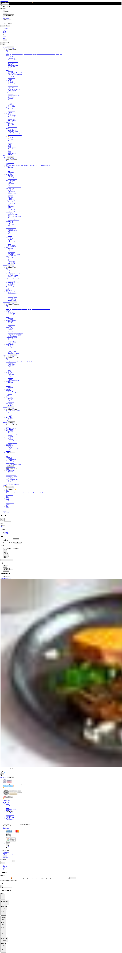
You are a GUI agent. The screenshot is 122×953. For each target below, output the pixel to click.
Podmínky (5, 853)
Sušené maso (10, 195)
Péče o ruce (10, 441)
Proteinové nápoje (11, 73)
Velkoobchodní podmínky (8, 854)
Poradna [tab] (4, 869)
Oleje (9, 223)
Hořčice (9, 250)
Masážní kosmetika (12, 115)
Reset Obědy (16, 539)
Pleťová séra (10, 432)
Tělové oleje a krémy (12, 443)
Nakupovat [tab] (5, 866)
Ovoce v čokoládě (11, 199)
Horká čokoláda (11, 261)
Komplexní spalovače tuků (13, 353)
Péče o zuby (10, 121)
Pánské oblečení (11, 111)
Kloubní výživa (11, 97)
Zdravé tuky (10, 99)
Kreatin (9, 84)
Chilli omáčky (11, 253)
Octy (9, 226)
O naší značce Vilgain (10, 817)
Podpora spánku (11, 106)
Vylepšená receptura (10, 52)
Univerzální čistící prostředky (14, 461)
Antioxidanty (10, 102)
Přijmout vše (13, 880)
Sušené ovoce (11, 183)
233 (3, 774)
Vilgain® (5, 47)
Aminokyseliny (11, 87)
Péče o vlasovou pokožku (13, 449)
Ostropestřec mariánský (13, 392)
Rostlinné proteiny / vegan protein (15, 74)
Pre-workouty (11, 322)
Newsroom (8, 820)
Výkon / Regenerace (12, 153)
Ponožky (10, 415)
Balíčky (4, 511)
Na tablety (10, 478)
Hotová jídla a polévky (12, 230)
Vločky (9, 168)
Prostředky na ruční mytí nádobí (14, 464)
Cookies (5, 855)
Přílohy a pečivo (11, 66)
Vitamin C (10, 367)
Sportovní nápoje (11, 83)
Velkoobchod (8, 816)
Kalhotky (10, 416)
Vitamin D (10, 368)
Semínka (10, 184)
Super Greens (11, 374)
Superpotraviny (11, 96)
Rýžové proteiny (11, 281)
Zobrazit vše (10, 56)
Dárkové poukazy (9, 811)
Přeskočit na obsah (4, 1)
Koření (9, 208)
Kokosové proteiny (12, 300)
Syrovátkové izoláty (12, 276)
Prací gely (10, 458)
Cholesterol (10, 148)
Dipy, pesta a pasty (12, 255)
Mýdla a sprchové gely (12, 440)
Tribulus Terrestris (11, 325)
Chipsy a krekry (11, 191)
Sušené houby (11, 185)
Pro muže (10, 104)
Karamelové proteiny (12, 295)
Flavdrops (10, 207)
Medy (9, 205)
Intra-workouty (11, 323)
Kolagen (10, 79)
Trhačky (9, 481)
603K (8, 843)
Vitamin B (10, 366)
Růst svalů (10, 143)
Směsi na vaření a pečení (13, 214)
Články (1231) (6, 803)
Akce (7, 50)
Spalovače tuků (11, 91)
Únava (9, 151)
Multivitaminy (11, 365)
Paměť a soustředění (12, 147)
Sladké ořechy (11, 196)
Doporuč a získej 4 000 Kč (11, 809)
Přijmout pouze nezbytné (5, 880)
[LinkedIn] (6, 848)
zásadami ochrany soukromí (21, 825)
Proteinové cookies (12, 342)
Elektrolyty (10, 82)
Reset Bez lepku (18, 542)
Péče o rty (10, 435)
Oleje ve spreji (11, 224)
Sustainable (14, 54)
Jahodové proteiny (12, 298)
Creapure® (10, 319)
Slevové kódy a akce (10, 812)
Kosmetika (8, 113)
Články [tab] (4, 867)
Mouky (9, 215)
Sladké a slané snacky (12, 60)
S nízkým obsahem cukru (50, 54)
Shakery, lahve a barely (12, 130)
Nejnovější (6, 532)
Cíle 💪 (7, 136)
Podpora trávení (11, 105)
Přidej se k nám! (6, 512)
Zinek (9, 370)
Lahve (9, 473)
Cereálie (9, 57)
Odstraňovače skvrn (12, 459)
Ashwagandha (11, 384)
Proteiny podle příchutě (10, 291)
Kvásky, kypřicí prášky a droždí (14, 216)
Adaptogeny (10, 98)
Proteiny (7, 70)
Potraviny (7, 55)
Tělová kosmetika (11, 117)
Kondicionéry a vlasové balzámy (14, 448)
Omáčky (10, 67)
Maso (9, 231)
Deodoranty (10, 439)
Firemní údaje (6, 852)
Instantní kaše (11, 172)
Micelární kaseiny (11, 284)
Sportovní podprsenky (12, 412)
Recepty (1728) (6, 802)
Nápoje (9, 68)
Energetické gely (11, 346)
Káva (9, 258)
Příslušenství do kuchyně (13, 131)
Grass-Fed (18, 54)
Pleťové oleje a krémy (12, 433)
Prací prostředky (11, 124)
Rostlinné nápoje (11, 263)
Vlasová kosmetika (12, 120)
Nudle (9, 244)
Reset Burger (16, 548)
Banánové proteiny (12, 299)
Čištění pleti (10, 436)
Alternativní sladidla (12, 206)
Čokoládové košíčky (12, 193)
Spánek (9, 146)
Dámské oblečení (11, 110)
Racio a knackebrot (12, 246)
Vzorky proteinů (9, 290)
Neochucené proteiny (12, 293)
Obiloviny (10, 242)
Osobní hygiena (11, 119)
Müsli (9, 171)
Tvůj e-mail (5, 824)
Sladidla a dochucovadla (13, 62)
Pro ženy (10, 103)
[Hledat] (2, 8)
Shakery (9, 472)
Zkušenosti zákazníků (10, 819)
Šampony (10, 447)
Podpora (7, 804)
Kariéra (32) (8, 805)
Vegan (22, 54)
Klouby (9, 142)
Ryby (9, 232)
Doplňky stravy (9, 92)
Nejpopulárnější (6, 533)
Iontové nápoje (11, 314)
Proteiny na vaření (11, 78)
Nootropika (10, 100)
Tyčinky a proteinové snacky (14, 89)
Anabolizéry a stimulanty (13, 86)
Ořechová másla (11, 58)
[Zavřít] (2, 886)
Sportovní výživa (9, 80)
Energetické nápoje (12, 315)
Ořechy (9, 182)
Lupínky (10, 173)
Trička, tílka (10, 418)
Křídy (9, 483)
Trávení (9, 145)
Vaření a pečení (11, 63)
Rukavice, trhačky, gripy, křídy (14, 133)
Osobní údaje (5, 857)
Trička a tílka (10, 414)
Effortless (57, 54)
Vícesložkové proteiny (12, 76)
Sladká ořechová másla (12, 179)
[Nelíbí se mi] (3, 772)
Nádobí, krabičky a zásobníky (14, 132)
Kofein (9, 326)
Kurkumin (10, 394)
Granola (9, 169)
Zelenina (10, 236)
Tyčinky (9, 190)
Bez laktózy (30, 54)
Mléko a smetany (11, 218)
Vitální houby (11, 375)
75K (8, 846)
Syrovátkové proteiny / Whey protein (15, 72)
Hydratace (10, 154)
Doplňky (10, 112)
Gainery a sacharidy (12, 90)
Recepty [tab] (4, 868)
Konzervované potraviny (13, 65)
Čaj (9, 260)
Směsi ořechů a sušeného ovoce (14, 187)
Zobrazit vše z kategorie (10, 48)
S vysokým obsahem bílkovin (39, 54)
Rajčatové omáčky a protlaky (14, 254)
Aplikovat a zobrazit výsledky (6, 887)
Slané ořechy (10, 197)
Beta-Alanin (10, 329)
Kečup (9, 249)
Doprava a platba (9, 813)
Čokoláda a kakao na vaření (13, 220)
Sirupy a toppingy (11, 203)
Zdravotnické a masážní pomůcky (15, 135)
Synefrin (10, 352)
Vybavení (7, 128)
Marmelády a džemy (12, 209)
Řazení (2, 522)
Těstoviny (10, 239)
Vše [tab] (4, 865)
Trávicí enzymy (11, 402)
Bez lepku (26, 54)
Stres (9, 140)
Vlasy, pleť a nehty (12, 139)
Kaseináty (10, 285)
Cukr (9, 204)
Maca (9, 383)
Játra (9, 149)
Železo (9, 371)
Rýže (9, 240)
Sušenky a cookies (12, 192)
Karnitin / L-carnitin (12, 351)
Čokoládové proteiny (12, 297)
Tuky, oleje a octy (11, 64)
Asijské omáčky (11, 252)
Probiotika (10, 399)
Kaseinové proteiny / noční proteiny (15, 75)
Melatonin (10, 405)
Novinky (7, 51)
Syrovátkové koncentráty (13, 275)
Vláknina (10, 400)
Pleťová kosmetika (12, 116)
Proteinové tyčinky (12, 339)
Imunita (9, 138)
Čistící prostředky (11, 125)
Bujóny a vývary (11, 211)
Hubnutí (9, 144)
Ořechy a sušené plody (12, 59)
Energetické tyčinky (12, 341)
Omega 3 (10, 388)
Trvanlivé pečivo (11, 245)
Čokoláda (10, 198)
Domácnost (8, 122)
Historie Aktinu (9, 818)
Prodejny (7, 808)
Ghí (9, 225)
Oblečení (7, 107)
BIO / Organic (8, 54)
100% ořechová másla (12, 176)
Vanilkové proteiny (12, 294)
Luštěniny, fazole (11, 241)
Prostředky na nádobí (12, 127)
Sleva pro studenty (9, 810)
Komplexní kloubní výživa (13, 380)
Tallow (61, 54)
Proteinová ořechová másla (13, 177)
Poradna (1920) (9, 806)
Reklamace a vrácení (10, 815)
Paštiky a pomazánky (12, 233)
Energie (9, 152)
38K (8, 845)
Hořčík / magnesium (12, 364)
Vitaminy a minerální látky (13, 95)
